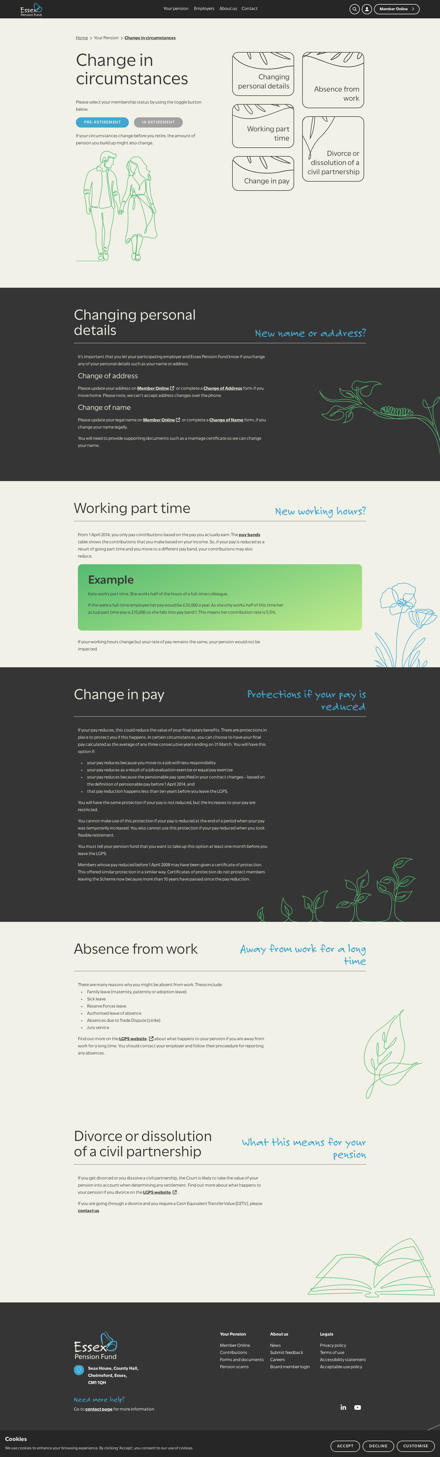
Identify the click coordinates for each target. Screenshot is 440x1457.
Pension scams (234, 1367)
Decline (378, 1446)
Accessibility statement (343, 1360)
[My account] (367, 9)
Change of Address (222, 388)
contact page (99, 1409)
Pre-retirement (102, 122)
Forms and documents (242, 1360)
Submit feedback (286, 1353)
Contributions (233, 1353)
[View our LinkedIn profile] (345, 1407)
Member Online (153, 388)
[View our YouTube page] (359, 1407)
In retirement (158, 122)
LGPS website (133, 1039)
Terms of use (332, 1353)
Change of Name (226, 420)
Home (82, 38)
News (275, 1345)
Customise (415, 1446)
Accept (345, 1446)
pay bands (249, 535)
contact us (88, 1211)
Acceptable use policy (341, 1367)
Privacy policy (333, 1345)
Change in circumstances (150, 38)
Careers (277, 1360)
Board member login (290, 1367)
